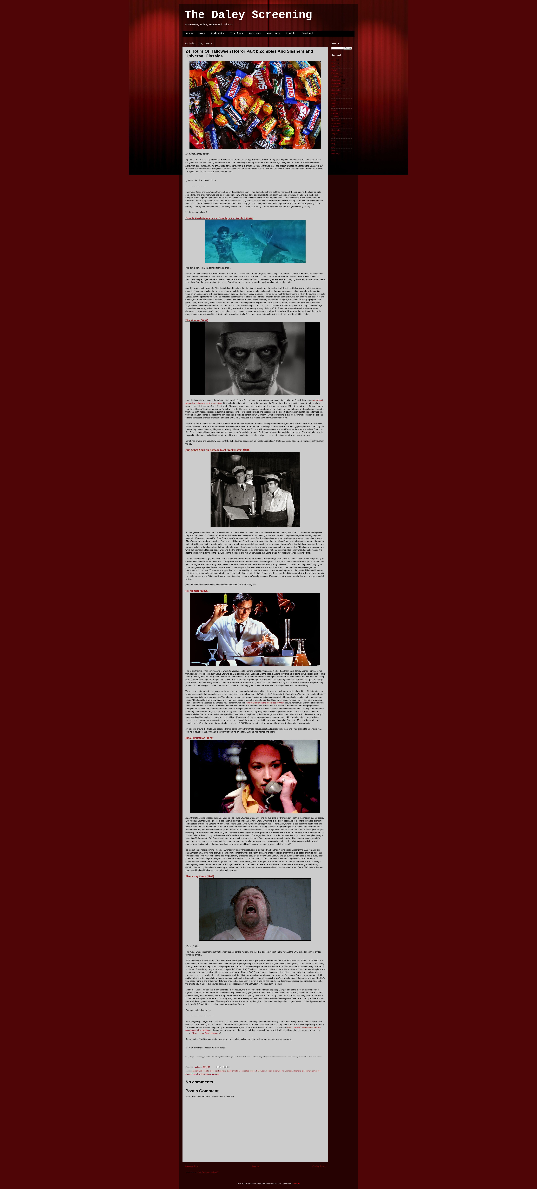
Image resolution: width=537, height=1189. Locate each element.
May (333, 63)
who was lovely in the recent (265, 703)
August (334, 93)
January (335, 77)
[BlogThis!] (220, 1067)
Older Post (318, 1166)
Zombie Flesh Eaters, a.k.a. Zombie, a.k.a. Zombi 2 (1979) (219, 218)
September (336, 90)
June (333, 60)
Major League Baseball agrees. (206, 1033)
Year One (273, 33)
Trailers (236, 33)
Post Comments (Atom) (207, 1172)
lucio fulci (277, 1071)
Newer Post (192, 1166)
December (336, 80)
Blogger (296, 1183)
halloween (260, 1071)
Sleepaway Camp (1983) (199, 876)
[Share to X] (222, 1067)
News (201, 33)
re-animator (287, 1071)
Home (189, 33)
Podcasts (217, 33)
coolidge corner (248, 1071)
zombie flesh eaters (202, 1074)
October (335, 87)
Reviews (255, 33)
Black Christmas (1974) (199, 738)
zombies (215, 1074)
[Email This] (217, 1067)
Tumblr (291, 33)
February (335, 73)
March (334, 70)
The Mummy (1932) (196, 320)
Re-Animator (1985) (197, 590)
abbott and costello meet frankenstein (209, 1071)
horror (269, 1071)
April (333, 67)
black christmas (234, 1071)
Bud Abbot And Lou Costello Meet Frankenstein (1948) (217, 450)
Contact (307, 33)
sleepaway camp (309, 1071)
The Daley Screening (248, 15)
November (336, 83)
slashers (297, 1071)
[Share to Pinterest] (228, 1067)
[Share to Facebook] (225, 1067)
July (333, 97)
